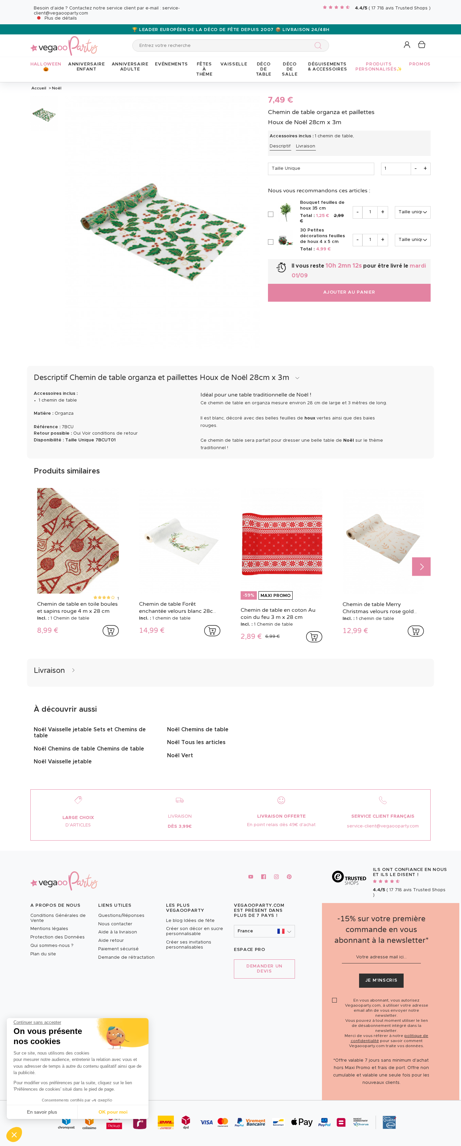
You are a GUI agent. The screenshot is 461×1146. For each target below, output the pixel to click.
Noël (56, 88)
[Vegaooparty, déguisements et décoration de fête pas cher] (64, 42)
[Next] (421, 566)
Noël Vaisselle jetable (63, 761)
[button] (14, 1134)
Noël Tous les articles (196, 742)
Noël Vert (180, 755)
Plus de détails (61, 18)
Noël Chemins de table (197, 729)
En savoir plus (42, 1112)
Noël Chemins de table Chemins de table (89, 749)
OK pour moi (113, 1112)
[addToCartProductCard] (111, 630)
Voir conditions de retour (110, 433)
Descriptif (280, 146)
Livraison (305, 146)
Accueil (38, 88)
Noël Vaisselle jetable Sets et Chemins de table (90, 732)
